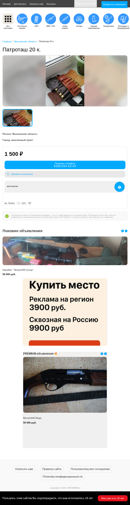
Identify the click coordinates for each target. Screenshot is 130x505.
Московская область (25, 41)
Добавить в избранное (22, 174)
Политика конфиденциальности (62, 476)
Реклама (7, 4)
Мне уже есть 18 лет (112, 498)
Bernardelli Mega (32, 418)
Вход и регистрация (85, 4)
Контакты (51, 4)
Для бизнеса (20, 4)
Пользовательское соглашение (90, 469)
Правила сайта (51, 469)
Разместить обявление (114, 4)
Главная (7, 41)
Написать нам (36, 4)
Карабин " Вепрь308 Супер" (18, 270)
